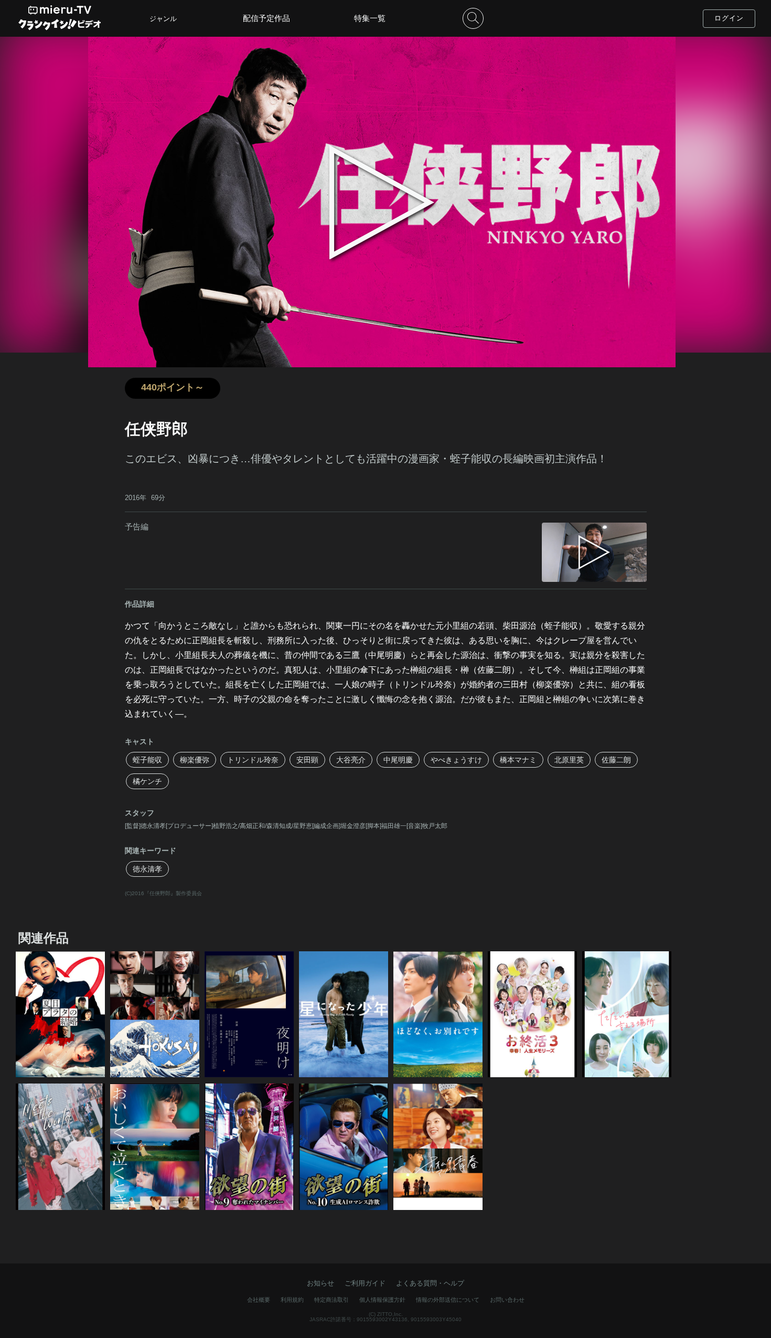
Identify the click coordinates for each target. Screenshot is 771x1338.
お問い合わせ (507, 1300)
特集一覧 (369, 18)
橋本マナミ (518, 760)
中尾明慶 (398, 760)
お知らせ (320, 1283)
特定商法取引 (331, 1300)
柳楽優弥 (194, 760)
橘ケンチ (147, 781)
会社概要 (258, 1300)
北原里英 (569, 760)
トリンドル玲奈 (253, 760)
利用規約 (292, 1300)
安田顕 (307, 760)
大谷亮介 (351, 760)
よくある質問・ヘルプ (430, 1283)
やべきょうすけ (456, 760)
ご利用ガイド (365, 1283)
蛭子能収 (147, 760)
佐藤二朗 (616, 760)
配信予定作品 (266, 18)
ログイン (729, 18)
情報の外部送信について (447, 1300)
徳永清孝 (147, 869)
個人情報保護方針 (382, 1300)
